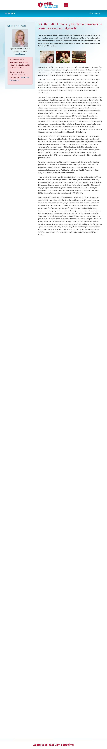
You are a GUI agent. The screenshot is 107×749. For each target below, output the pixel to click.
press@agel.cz (20, 54)
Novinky (98, 13)
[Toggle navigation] (66, 5)
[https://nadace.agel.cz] (49, 5)
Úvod (91, 13)
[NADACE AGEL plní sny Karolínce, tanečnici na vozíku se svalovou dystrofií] (46, 57)
